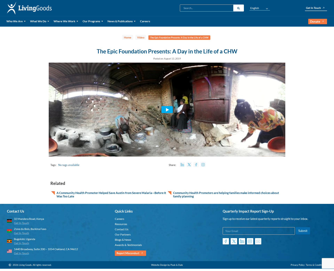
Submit (302, 231)
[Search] (238, 8)
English (254, 8)
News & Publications (120, 21)
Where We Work (64, 21)
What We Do (38, 21)
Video (140, 37)
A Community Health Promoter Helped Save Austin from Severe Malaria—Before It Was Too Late (111, 194)
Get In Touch (313, 7)
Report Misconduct (128, 253)
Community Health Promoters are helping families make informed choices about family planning (226, 194)
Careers (145, 21)
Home (127, 37)
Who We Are (14, 21)
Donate (315, 21)
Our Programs (91, 21)
